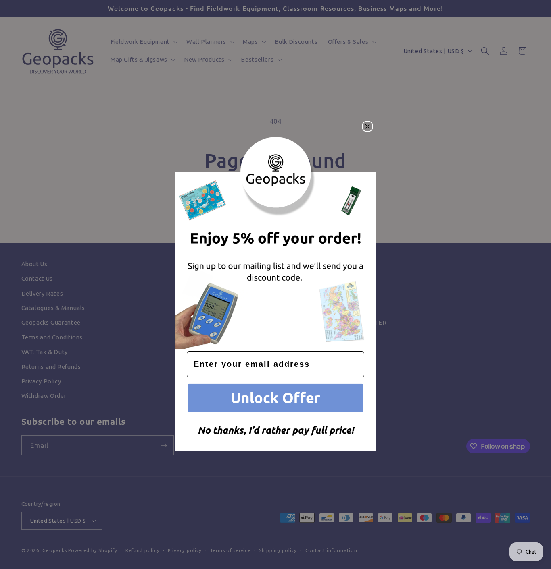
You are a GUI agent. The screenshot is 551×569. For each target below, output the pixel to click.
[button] (275, 399)
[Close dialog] (367, 126)
